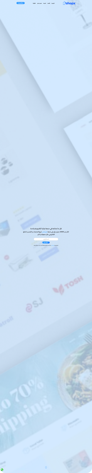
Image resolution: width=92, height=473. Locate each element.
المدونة (44, 3)
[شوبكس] (69, 3)
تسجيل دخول (39, 3)
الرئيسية (53, 3)
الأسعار (49, 3)
